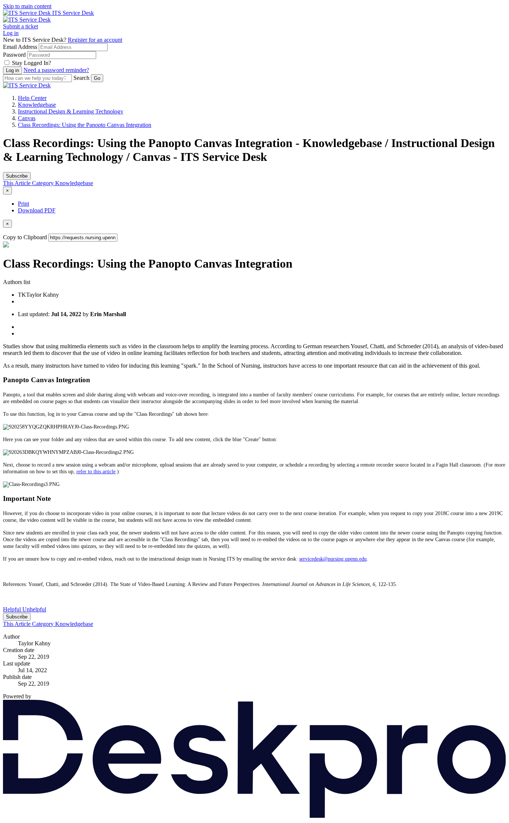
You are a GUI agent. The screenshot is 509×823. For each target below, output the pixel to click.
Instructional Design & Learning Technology (70, 111)
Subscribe (17, 176)
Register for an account (95, 40)
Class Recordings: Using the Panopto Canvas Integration (84, 125)
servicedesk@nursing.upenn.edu (333, 559)
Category (43, 183)
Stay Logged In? (31, 63)
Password (14, 55)
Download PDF (37, 210)
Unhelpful (34, 609)
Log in (11, 33)
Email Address (20, 47)
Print (23, 203)
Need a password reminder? (56, 70)
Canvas (26, 118)
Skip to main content (27, 6)
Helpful (12, 609)
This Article (17, 183)
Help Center (32, 98)
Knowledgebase (37, 105)
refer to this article (96, 471)
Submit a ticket (20, 26)
